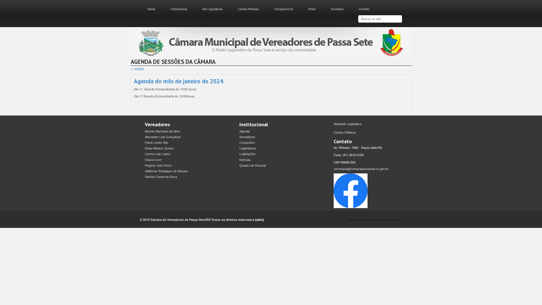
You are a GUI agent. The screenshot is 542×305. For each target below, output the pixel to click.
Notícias (245, 160)
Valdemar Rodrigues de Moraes (166, 171)
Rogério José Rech (158, 165)
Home (151, 9)
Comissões (247, 142)
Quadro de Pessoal (252, 165)
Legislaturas (247, 148)
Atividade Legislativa (347, 124)
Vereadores (247, 137)
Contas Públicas (248, 9)
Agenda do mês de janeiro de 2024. (179, 81)
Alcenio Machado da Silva (162, 131)
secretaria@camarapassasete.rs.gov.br (361, 169)
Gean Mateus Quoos (159, 148)
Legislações (247, 154)
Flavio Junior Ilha (156, 142)
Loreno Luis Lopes (157, 154)
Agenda (244, 131)
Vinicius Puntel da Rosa (161, 176)
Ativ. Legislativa (212, 9)
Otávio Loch (153, 160)
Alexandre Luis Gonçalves (163, 137)
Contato (364, 9)
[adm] (259, 219)
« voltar (137, 68)
